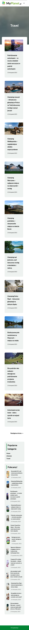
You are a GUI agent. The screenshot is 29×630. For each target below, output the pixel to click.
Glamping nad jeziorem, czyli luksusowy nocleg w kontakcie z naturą (13, 262)
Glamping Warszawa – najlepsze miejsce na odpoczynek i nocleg (13, 183)
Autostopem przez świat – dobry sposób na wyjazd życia (13, 414)
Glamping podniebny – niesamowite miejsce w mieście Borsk (13, 223)
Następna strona (16, 433)
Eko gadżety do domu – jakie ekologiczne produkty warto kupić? (16, 595)
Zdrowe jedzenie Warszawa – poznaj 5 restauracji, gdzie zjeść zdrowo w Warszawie (15, 606)
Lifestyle (9, 456)
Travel (8, 458)
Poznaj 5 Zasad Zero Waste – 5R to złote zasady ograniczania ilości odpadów (15, 528)
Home (8, 453)
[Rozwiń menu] (24, 3)
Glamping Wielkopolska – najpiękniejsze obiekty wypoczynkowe (12, 144)
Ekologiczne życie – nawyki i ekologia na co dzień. (16, 539)
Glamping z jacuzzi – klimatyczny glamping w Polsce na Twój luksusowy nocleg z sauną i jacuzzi (13, 103)
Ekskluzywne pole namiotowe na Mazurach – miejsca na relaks (13, 336)
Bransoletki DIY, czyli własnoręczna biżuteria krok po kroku (16, 473)
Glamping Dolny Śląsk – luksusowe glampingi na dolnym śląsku (13, 300)
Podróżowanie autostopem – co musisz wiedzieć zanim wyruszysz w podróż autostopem (13, 62)
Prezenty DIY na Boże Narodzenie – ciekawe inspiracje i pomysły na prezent (16, 562)
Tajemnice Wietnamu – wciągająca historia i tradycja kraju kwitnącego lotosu (16, 550)
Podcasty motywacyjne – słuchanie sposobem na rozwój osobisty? (16, 517)
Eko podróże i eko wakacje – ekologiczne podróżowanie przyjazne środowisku (13, 375)
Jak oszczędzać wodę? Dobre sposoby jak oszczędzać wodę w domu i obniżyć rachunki (16, 574)
